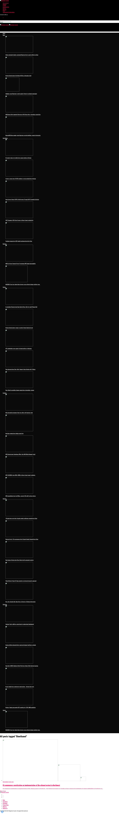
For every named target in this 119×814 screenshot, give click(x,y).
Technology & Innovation (8, 12)
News (4, 35)
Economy (4, 393)
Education (5, 604)
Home (4, 33)
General (4, 4)
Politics (4, 287)
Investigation (6, 7)
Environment (6, 3)
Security (4, 499)
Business (4, 244)
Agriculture (5, 138)
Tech (4, 11)
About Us (5, 806)
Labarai (4, 710)
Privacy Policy (6, 805)
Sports (4, 8)
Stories (4, 9)
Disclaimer (5, 803)
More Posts (3, 791)
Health (4, 5)
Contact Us (5, 808)
